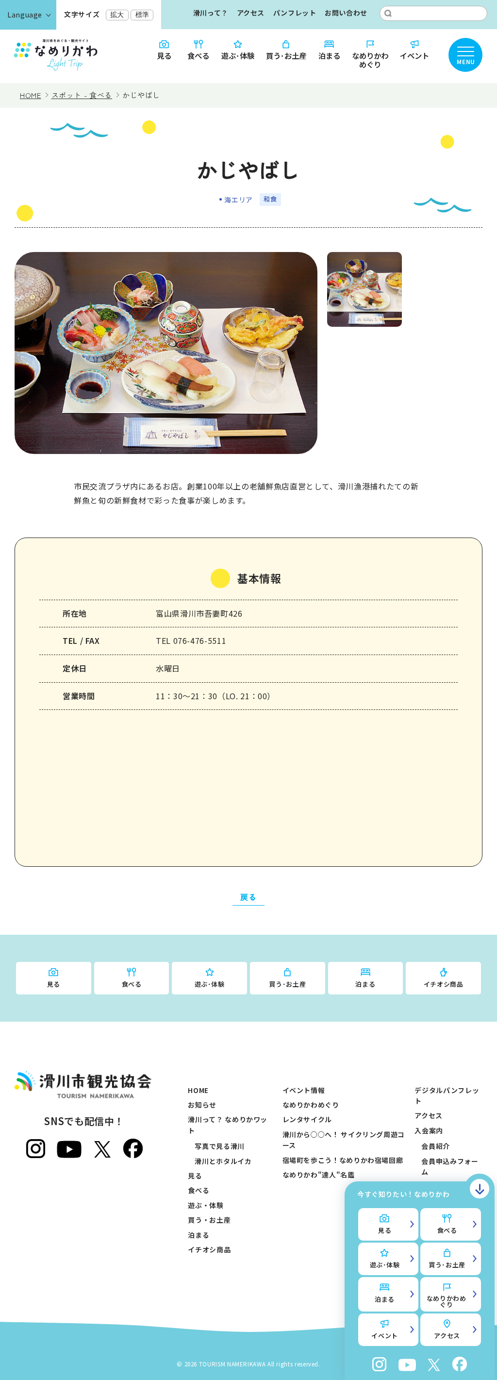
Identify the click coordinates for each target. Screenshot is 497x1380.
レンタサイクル (307, 1119)
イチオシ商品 (444, 984)
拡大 (117, 14)
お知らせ (202, 1105)
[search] (388, 13)
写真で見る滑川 (219, 1146)
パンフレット (294, 12)
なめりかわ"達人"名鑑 (318, 1174)
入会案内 (428, 1130)
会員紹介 (435, 1146)
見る (164, 55)
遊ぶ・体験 (205, 1205)
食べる (198, 55)
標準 (142, 14)
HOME (198, 1090)
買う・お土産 (209, 1220)
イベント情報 (303, 1090)
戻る (248, 897)
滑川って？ (210, 12)
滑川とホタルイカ (223, 1161)
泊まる (329, 55)
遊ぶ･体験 (237, 55)
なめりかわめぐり (370, 59)
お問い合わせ (346, 12)
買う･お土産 (286, 55)
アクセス (251, 12)
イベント (414, 55)
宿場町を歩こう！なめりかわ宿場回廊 (342, 1160)
